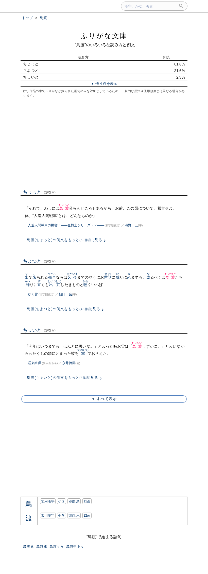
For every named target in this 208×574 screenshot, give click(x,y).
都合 (52, 277)
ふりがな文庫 (104, 36)
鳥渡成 (41, 547)
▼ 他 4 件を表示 (104, 83)
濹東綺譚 (34, 363)
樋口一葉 (65, 294)
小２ (61, 501)
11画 (87, 501)
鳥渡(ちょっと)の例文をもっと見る (64, 240)
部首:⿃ (74, 501)
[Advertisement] (104, 142)
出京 (55, 284)
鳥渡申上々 (75, 547)
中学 (61, 515)
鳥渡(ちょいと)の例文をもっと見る (62, 378)
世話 (108, 277)
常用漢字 (48, 501)
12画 (87, 515)
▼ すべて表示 (104, 399)
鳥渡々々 (56, 547)
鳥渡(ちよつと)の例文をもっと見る (63, 309)
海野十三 (131, 225)
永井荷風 (68, 363)
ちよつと (39, 261)
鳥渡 (64, 208)
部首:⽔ (74, 515)
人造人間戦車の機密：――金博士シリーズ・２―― (66, 225)
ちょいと (39, 330)
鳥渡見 (28, 547)
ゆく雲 (33, 294)
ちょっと (39, 192)
